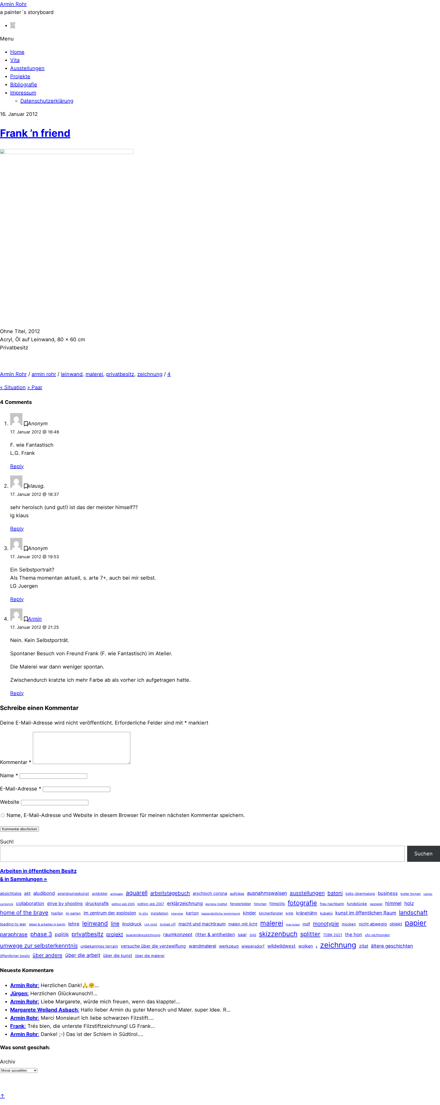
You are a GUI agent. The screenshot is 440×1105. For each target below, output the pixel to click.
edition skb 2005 (123, 904)
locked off (168, 924)
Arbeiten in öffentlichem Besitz (38, 871)
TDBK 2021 (332, 935)
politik (62, 934)
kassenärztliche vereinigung (220, 913)
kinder (249, 913)
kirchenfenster (271, 913)
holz (409, 903)
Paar (34, 387)
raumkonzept (178, 934)
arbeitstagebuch (170, 893)
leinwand (71, 374)
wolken (305, 946)
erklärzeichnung (185, 903)
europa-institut (216, 904)
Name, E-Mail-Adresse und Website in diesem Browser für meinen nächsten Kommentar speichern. (126, 815)
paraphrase (14, 934)
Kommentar (15, 762)
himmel (393, 903)
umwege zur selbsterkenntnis (39, 945)
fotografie (302, 903)
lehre (73, 923)
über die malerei (149, 955)
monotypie (326, 923)
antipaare (116, 894)
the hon (353, 934)
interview (177, 913)
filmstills (277, 903)
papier (416, 922)
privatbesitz (120, 374)
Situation (13, 387)
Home (17, 52)
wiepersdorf (253, 946)
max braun (293, 924)
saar (242, 934)
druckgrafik (97, 903)
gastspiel (376, 904)
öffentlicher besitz (15, 956)
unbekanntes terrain (99, 946)
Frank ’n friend (35, 133)
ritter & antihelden (215, 934)
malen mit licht (242, 923)
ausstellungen (307, 893)
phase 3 (41, 934)
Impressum (23, 93)
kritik (289, 913)
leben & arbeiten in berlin (47, 924)
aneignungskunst (73, 893)
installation (159, 913)
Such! (7, 842)
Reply (17, 466)
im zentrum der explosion (110, 913)
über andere (47, 955)
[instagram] (12, 25)
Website (9, 802)
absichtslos (10, 893)
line (115, 923)
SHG (253, 935)
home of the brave (24, 912)
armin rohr (44, 374)
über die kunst (117, 955)
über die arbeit (82, 955)
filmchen (260, 904)
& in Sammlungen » (23, 879)
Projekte (20, 76)
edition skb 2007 (151, 904)
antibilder (99, 894)
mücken (349, 924)
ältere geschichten (392, 946)
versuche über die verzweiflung (153, 946)
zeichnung (149, 374)
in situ (143, 913)
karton (192, 913)
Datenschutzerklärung (46, 101)
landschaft (413, 912)
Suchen (423, 854)
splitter (310, 934)
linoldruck (132, 923)
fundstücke (357, 904)
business (388, 893)
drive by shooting (64, 903)
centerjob (6, 904)
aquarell (136, 892)
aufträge (237, 893)
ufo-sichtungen (377, 935)
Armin (35, 619)
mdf (306, 923)
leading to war (13, 924)
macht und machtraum (202, 923)
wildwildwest (281, 946)
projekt (114, 934)
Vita (15, 60)
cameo (427, 894)
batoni (335, 893)
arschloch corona (210, 893)
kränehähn (306, 913)
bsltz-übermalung (360, 893)
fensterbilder (240, 904)
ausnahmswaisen (267, 893)
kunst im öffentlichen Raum (365, 913)
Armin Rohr (13, 374)
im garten (73, 913)
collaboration (30, 903)
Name (9, 775)
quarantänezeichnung (143, 935)
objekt (396, 923)
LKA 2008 (150, 924)
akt (27, 893)
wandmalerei (202, 946)
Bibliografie (23, 84)
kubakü (326, 913)
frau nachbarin (332, 904)
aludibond (44, 893)
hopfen (57, 913)
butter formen (411, 894)
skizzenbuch (278, 934)
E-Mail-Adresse (20, 789)
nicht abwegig (373, 923)
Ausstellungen (27, 68)
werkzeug (229, 946)
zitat (363, 946)
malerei (94, 374)
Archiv (7, 1062)
